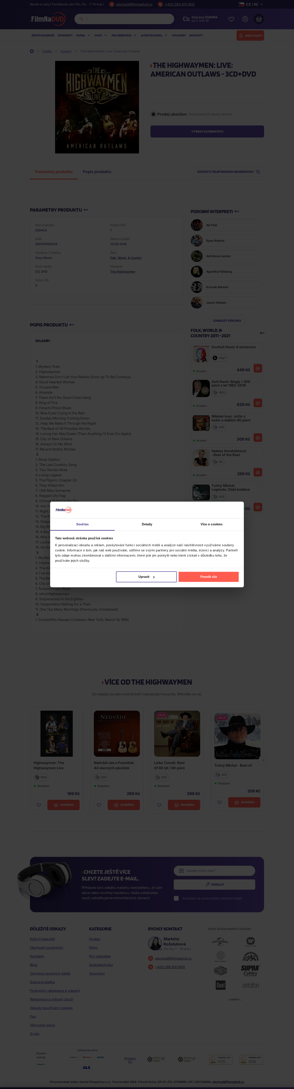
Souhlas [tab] (82, 524)
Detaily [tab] (147, 524)
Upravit (143, 577)
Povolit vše (208, 577)
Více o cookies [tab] (212, 524)
